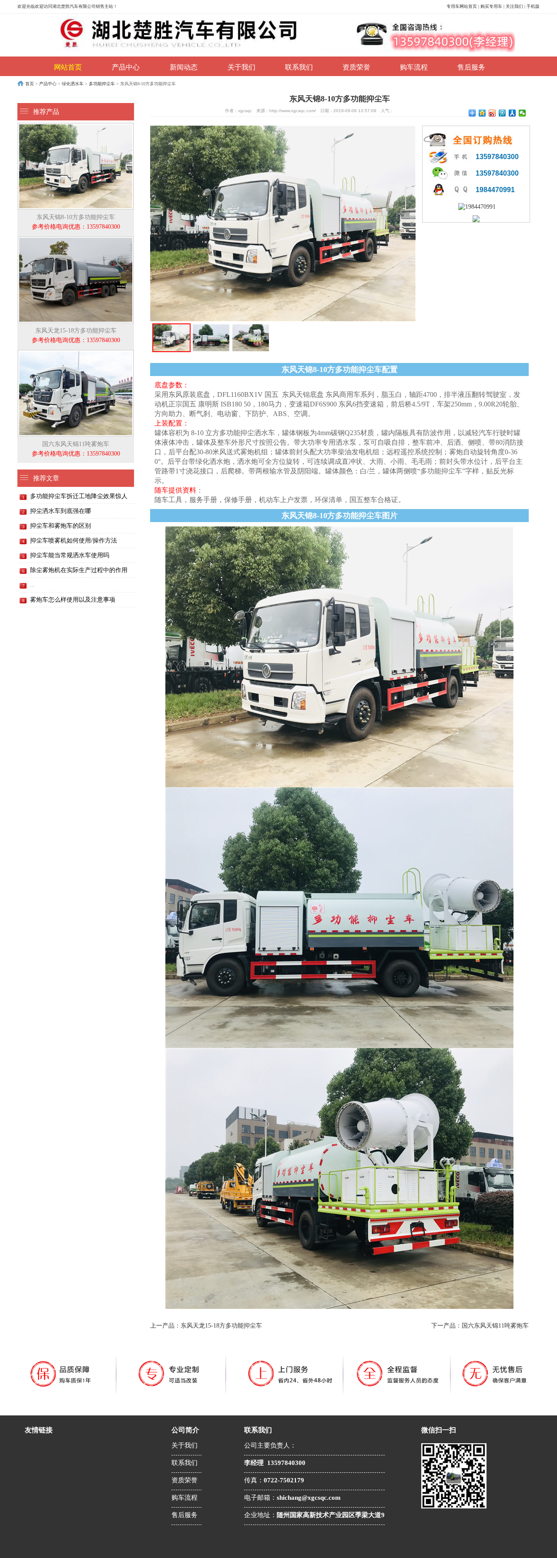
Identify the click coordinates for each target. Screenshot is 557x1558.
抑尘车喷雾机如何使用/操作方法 (73, 540)
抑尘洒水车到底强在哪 (60, 511)
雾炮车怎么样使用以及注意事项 (72, 599)
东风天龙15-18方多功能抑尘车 (76, 335)
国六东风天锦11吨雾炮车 (76, 449)
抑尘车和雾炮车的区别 (60, 526)
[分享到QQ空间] (482, 113)
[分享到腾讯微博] (502, 113)
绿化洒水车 (73, 83)
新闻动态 (184, 67)
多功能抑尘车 (102, 83)
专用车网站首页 (461, 6)
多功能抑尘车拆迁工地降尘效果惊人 (79, 496)
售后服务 (471, 67)
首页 (29, 83)
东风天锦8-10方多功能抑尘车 (76, 222)
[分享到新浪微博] (492, 113)
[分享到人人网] (512, 113)
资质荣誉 (356, 67)
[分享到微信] (522, 113)
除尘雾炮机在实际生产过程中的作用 (79, 570)
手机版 (533, 6)
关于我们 (241, 67)
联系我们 (299, 67)
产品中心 (126, 67)
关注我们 (514, 6)
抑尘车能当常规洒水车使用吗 (69, 555)
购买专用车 (491, 6)
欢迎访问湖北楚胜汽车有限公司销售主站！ (76, 6)
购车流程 (414, 67)
